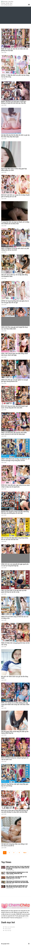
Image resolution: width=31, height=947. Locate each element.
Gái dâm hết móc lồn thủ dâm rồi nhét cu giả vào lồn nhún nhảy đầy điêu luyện (15, 136)
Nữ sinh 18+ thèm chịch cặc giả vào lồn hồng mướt (14, 677)
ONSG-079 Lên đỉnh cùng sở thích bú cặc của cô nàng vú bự (14, 617)
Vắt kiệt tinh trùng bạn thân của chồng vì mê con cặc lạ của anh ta (14, 844)
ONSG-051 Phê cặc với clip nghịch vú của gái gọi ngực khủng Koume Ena (14, 380)
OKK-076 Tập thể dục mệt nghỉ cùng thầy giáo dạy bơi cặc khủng (14, 785)
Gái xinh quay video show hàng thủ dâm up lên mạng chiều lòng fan (14, 732)
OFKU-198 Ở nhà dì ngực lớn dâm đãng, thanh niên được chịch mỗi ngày (14, 354)
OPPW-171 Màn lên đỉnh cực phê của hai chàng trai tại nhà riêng (15, 76)
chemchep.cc (25, 917)
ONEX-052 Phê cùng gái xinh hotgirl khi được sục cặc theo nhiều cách (14, 328)
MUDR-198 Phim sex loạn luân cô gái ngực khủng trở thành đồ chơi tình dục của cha (13, 102)
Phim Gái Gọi (8, 930)
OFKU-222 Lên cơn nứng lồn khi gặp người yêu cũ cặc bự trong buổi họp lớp (15, 565)
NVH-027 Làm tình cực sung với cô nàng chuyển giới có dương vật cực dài (15, 195)
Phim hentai (8, 928)
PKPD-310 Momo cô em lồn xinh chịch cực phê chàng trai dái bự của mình (15, 249)
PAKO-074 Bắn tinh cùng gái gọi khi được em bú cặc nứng (15, 643)
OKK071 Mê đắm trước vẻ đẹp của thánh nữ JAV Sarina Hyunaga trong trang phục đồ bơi (15, 459)
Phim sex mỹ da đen (10, 927)
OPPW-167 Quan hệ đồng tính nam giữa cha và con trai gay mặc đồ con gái (15, 301)
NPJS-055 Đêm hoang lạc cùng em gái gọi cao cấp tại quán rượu (14, 758)
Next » (25, 852)
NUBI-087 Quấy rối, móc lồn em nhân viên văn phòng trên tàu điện (14, 49)
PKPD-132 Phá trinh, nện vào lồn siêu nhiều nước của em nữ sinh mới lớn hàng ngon (14, 433)
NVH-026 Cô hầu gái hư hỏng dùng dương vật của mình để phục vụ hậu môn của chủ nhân (14, 811)
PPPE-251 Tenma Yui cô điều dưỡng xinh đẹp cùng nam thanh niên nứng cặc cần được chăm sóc (15, 704)
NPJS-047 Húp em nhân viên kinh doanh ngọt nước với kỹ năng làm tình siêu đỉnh (14, 407)
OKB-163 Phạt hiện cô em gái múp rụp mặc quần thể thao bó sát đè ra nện (14, 591)
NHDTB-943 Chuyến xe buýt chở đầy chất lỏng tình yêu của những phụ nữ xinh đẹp (15, 512)
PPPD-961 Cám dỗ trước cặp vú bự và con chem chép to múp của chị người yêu (15, 486)
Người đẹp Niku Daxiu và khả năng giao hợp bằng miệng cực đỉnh (14, 169)
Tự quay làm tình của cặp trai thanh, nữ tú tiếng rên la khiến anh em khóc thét (15, 222)
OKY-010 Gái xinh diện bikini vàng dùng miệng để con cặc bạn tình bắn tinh (14, 538)
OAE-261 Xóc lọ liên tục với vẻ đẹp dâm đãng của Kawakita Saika (14, 275)
